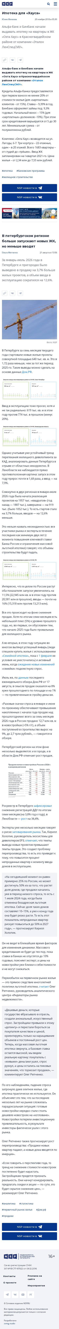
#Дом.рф (41, 1209)
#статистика (26, 1203)
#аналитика (8, 1203)
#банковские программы (31, 170)
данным (23, 677)
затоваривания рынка (26, 832)
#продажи (7, 1215)
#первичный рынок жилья (17, 1209)
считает (44, 986)
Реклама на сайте (35, 1277)
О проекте (9, 1282)
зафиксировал (43, 806)
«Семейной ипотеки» (15, 656)
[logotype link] (10, 3)
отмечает (31, 840)
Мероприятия (36, 1285)
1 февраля (45, 656)
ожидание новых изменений (36, 664)
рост (24, 818)
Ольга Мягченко (10, 252)
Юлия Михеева (9, 19)
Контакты (9, 1276)
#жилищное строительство (17, 177)
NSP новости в (27, 188)
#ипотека (7, 170)
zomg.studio (9, 1323)
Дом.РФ (27, 372)
